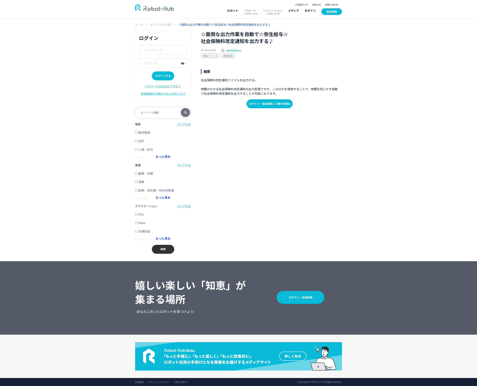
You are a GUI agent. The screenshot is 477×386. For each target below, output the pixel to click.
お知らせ (316, 4)
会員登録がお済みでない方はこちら (163, 93)
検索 (185, 112)
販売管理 (144, 132)
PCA (141, 214)
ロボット (232, 10)
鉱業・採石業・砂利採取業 (156, 190)
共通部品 (144, 231)
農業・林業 (145, 173)
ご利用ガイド (301, 4)
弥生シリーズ (210, 55)
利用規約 (139, 382)
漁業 (141, 182)
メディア (293, 10)
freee (141, 222)
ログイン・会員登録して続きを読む (269, 103)
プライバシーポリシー (159, 382)
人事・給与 (145, 149)
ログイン (310, 10)
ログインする (163, 75)
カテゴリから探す (161, 24)
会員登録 (331, 11)
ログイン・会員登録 (300, 297)
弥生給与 (228, 55)
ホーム (139, 24)
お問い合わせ (331, 4)
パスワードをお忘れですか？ (163, 86)
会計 (141, 141)
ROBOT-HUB (154, 7)
